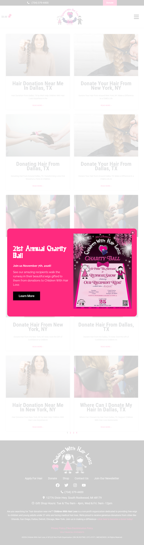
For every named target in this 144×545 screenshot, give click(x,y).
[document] (72, 272)
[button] (132, 232)
